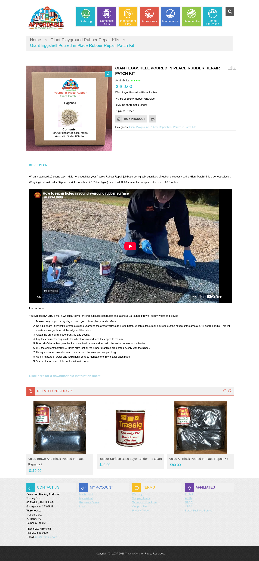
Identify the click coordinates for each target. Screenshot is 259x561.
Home (35, 39)
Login (82, 506)
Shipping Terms (141, 498)
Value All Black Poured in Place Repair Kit (198, 459)
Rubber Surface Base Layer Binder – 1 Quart (130, 459)
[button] (108, 74)
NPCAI (189, 502)
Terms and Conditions (144, 502)
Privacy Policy (140, 510)
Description (38, 165)
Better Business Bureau (198, 510)
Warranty (137, 494)
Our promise (139, 506)
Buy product (134, 118)
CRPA (188, 506)
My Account (86, 494)
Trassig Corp (132, 553)
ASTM (188, 498)
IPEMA (189, 494)
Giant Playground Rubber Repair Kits (84, 39)
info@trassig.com (46, 536)
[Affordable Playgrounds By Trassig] (46, 17)
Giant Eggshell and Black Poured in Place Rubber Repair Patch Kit (234, 68)
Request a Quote (89, 502)
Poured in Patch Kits (184, 126)
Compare (152, 118)
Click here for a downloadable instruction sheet (64, 376)
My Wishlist (86, 498)
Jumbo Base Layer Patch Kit (230, 68)
